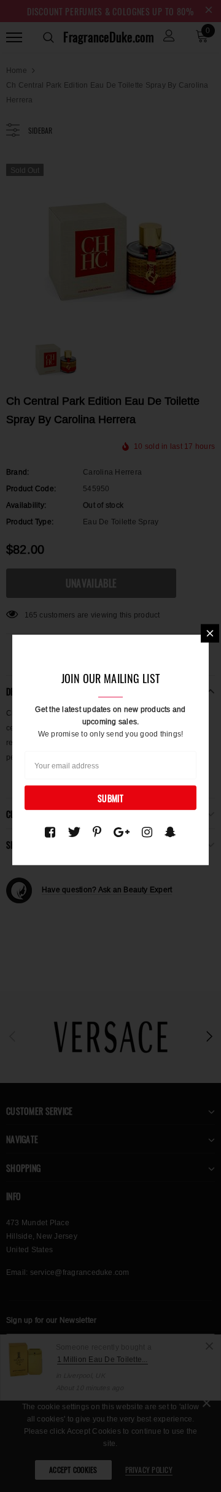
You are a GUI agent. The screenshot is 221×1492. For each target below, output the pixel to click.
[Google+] (122, 832)
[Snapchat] (170, 832)
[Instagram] (147, 832)
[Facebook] (50, 832)
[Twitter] (74, 832)
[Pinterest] (97, 832)
